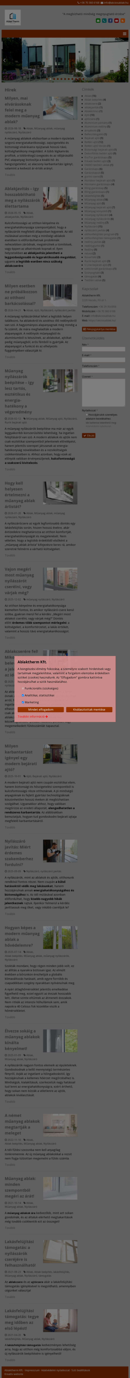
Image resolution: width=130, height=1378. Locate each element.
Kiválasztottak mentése (89, 709)
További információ (31, 716)
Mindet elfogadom (40, 709)
